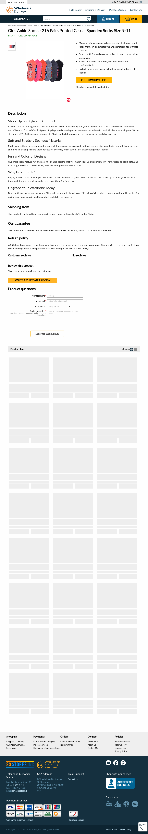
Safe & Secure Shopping (44, 741)
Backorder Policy (122, 741)
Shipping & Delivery (95, 9)
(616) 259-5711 (17, 785)
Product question (37, 311)
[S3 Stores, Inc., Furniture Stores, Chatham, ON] (120, 783)
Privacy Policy (121, 751)
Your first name (38, 296)
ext (69, 306)
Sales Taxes (11, 748)
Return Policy (120, 745)
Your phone (40, 306)
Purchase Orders (117, 9)
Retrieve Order (66, 745)
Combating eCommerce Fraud (46, 748)
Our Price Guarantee (15, 745)
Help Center (75, 9)
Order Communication (70, 741)
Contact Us (136, 9)
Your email (40, 301)
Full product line (93, 80)
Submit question (47, 333)
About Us (92, 745)
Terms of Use (120, 748)
